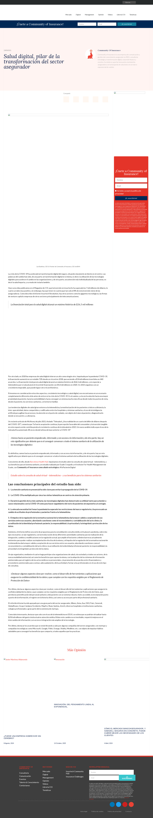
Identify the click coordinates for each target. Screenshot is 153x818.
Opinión (101, 15)
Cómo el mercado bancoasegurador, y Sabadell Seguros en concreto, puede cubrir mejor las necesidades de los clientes (125, 732)
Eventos (22, 779)
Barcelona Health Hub (39, 462)
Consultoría (24, 773)
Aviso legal (83, 811)
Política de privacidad (114, 811)
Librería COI (121, 15)
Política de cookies (97, 811)
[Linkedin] (106, 2)
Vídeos (110, 15)
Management (89, 15)
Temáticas (132, 15)
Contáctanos (24, 785)
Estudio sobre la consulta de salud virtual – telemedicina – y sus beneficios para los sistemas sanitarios (56, 475)
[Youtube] (115, 2)
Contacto (128, 811)
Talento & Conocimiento (29, 782)
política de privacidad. (124, 228)
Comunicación (25, 776)
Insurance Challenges (74, 776)
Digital (78, 15)
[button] (66, 99)
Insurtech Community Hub (75, 772)
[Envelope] (120, 2)
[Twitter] (110, 2)
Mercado (68, 15)
